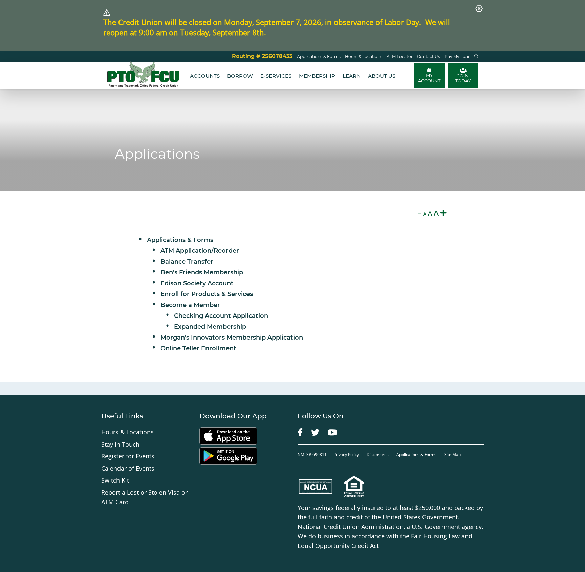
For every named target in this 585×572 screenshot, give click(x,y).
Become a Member (190, 305)
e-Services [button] (275, 76)
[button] (476, 56)
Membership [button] (317, 76)
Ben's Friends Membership (201, 272)
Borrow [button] (240, 76)
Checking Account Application (221, 316)
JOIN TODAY (463, 78)
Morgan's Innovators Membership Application (231, 337)
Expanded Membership (210, 326)
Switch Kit (115, 480)
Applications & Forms (180, 240)
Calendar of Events (127, 468)
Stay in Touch (120, 444)
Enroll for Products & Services (206, 294)
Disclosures (378, 454)
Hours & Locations (127, 432)
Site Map (452, 454)
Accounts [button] (205, 76)
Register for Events (127, 456)
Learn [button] (352, 76)
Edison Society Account (197, 283)
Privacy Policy (346, 454)
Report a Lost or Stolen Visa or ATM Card (144, 497)
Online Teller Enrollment (198, 348)
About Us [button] (381, 76)
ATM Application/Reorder (199, 250)
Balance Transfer (186, 261)
